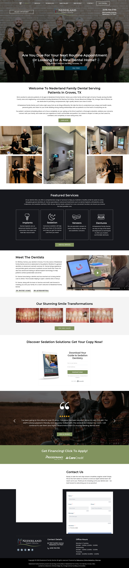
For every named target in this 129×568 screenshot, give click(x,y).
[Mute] (124, 288)
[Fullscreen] (127, 288)
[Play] (68, 288)
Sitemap (98, 560)
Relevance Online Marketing (86, 560)
